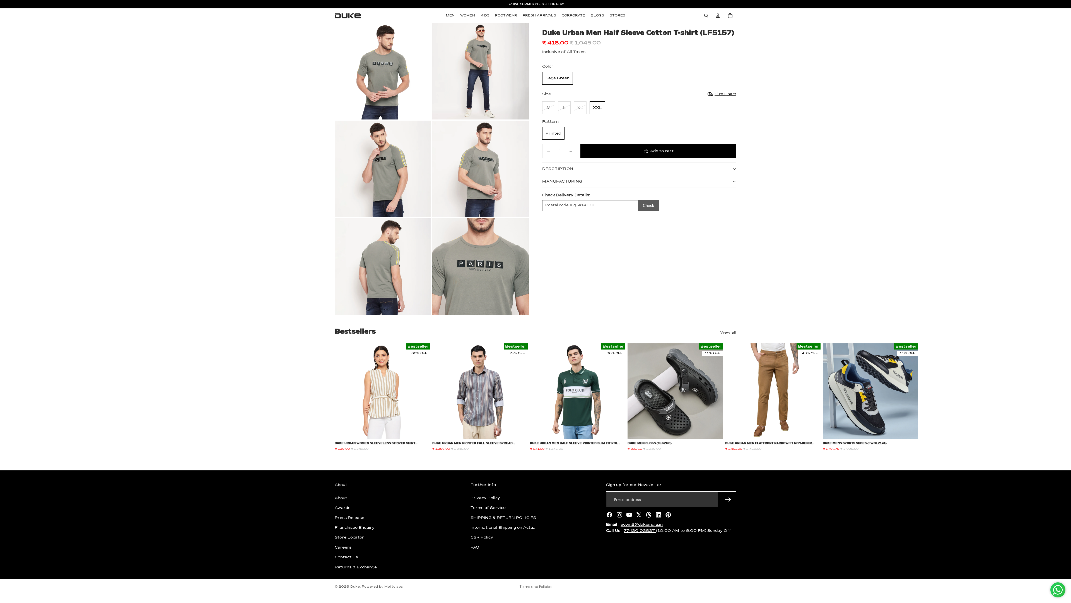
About (341, 498)
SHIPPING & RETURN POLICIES (503, 518)
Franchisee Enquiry (355, 528)
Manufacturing (562, 181)
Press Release (349, 518)
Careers (343, 547)
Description (557, 169)
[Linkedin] (658, 514)
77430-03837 (640, 531)
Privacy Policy (485, 498)
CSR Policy (482, 537)
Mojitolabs (393, 586)
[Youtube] (629, 514)
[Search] (706, 15)
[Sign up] (728, 500)
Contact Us (346, 557)
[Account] (718, 15)
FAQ (475, 547)
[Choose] (421, 430)
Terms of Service (488, 508)
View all (728, 332)
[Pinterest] (668, 514)
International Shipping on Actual (504, 528)
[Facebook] (609, 514)
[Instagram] (619, 514)
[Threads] (648, 514)
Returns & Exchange (356, 567)
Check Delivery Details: (566, 195)
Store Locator (349, 537)
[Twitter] (639, 514)
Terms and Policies (536, 586)
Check (648, 205)
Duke (355, 586)
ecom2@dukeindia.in (642, 525)
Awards (342, 508)
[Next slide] (730, 397)
